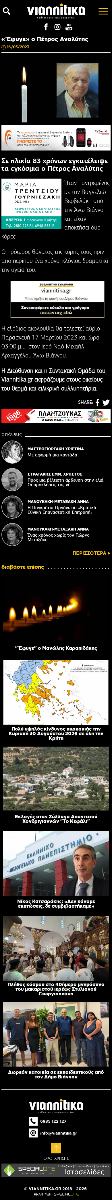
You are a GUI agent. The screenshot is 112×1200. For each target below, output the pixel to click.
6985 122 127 (53, 1121)
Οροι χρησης (56, 1159)
